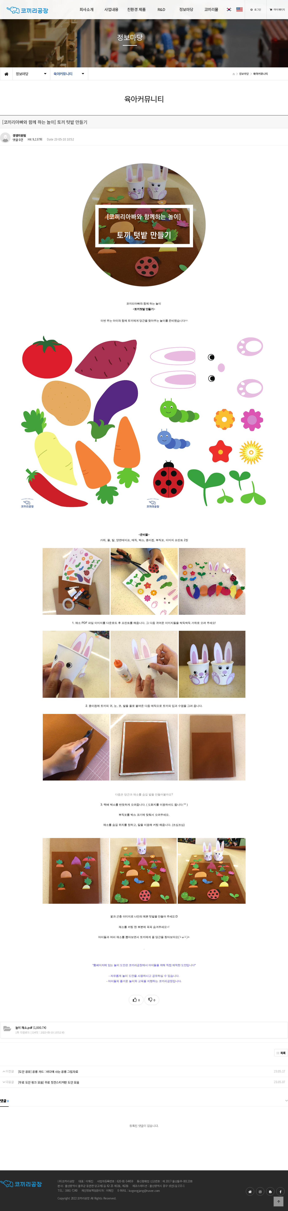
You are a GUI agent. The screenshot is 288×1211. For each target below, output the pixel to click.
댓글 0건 (18, 140)
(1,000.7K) (30, 1027)
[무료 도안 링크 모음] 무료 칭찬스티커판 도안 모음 (48, 1082)
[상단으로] (278, 1201)
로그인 (257, 9)
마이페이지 (279, 9)
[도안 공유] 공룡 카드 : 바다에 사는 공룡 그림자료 (48, 1071)
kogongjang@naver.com (144, 1191)
